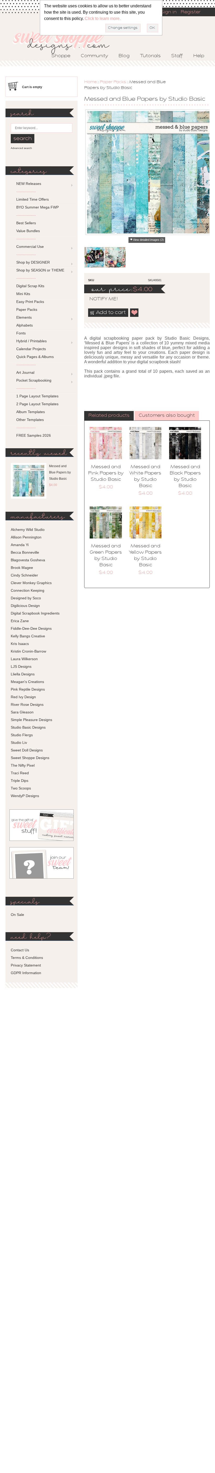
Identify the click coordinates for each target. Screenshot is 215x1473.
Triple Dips (19, 780)
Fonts (21, 333)
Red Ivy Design (23, 697)
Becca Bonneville (25, 552)
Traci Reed (20, 773)
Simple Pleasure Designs (31, 720)
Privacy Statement (26, 965)
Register (191, 12)
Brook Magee (22, 567)
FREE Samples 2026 (33, 435)
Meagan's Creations (27, 682)
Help (198, 56)
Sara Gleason (22, 712)
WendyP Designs (25, 796)
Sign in (168, 12)
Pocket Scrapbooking (33, 380)
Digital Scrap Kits (30, 286)
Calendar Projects (31, 349)
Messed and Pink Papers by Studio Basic (105, 473)
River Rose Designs (27, 704)
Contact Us (20, 950)
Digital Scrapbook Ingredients (35, 613)
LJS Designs (21, 666)
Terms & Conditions (27, 958)
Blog (124, 56)
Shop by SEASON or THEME (40, 270)
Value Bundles (28, 231)
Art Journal (25, 372)
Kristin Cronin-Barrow (28, 651)
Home (90, 82)
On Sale (17, 914)
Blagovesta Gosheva (28, 560)
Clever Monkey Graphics (31, 583)
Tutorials (150, 56)
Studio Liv (19, 742)
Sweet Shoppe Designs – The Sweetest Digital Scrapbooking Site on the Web (65, 41)
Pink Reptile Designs (28, 689)
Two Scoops (21, 788)
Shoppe (60, 56)
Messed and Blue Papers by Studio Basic (60, 472)
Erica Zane (20, 621)
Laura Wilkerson (24, 659)
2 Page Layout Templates (37, 404)
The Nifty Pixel (23, 765)
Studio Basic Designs (28, 727)
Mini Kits (23, 294)
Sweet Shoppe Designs (30, 758)
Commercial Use (30, 246)
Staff (177, 56)
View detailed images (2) (148, 239)
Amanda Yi (20, 545)
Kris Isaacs (20, 644)
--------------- (26, 191)
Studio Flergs (22, 735)
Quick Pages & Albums (35, 357)
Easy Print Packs (30, 302)
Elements (24, 317)
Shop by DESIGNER (33, 262)
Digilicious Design (25, 606)
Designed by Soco (26, 598)
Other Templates (30, 420)
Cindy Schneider (24, 575)
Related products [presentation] (109, 416)
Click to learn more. (103, 18)
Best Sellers (26, 223)
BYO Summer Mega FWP (37, 207)
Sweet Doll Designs (27, 750)
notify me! (99, 299)
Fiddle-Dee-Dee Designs (31, 628)
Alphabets (24, 325)
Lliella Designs (23, 674)
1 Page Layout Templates (37, 396)
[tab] (109, 416)
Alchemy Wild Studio (28, 529)
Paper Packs (113, 82)
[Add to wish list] (134, 312)
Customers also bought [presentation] (167, 416)
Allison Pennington (26, 537)
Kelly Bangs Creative (28, 636)
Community (94, 56)
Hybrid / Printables (31, 341)
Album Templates (30, 412)
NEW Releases (28, 184)
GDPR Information (26, 973)
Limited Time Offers (32, 199)
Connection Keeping (27, 590)
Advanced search (21, 148)
